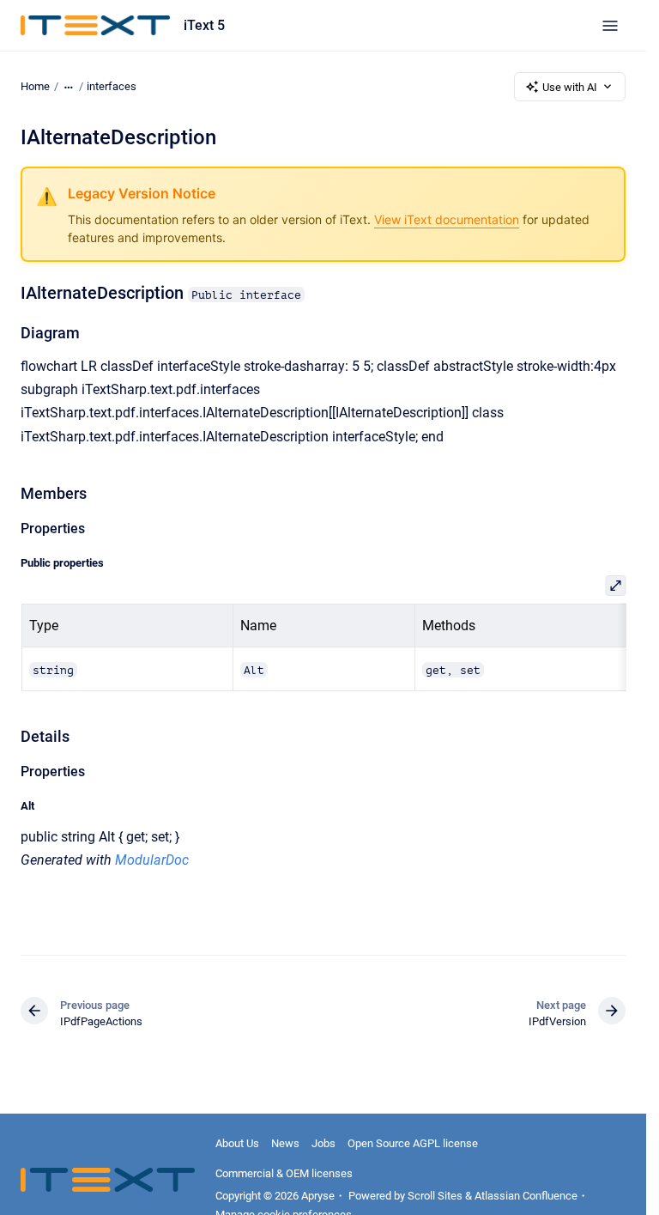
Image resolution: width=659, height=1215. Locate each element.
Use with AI (569, 87)
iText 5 (204, 25)
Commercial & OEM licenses (284, 1173)
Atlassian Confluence (526, 1195)
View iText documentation (446, 219)
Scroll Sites (435, 1195)
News (285, 1143)
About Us (237, 1143)
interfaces (111, 86)
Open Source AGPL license (413, 1143)
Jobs (323, 1143)
